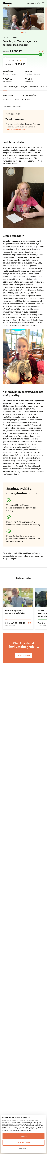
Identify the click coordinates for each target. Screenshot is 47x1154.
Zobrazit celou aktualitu (15, 130)
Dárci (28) (23, 87)
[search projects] (38, 3)
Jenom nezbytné (23, 1142)
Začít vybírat (23, 655)
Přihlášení (31, 3)
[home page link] (7, 3)
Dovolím (23, 1136)
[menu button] (43, 3)
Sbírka (5, 87)
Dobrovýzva (33, 87)
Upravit (22, 1149)
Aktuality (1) (13, 87)
